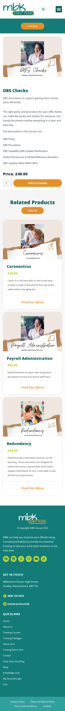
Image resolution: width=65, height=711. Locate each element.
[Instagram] (29, 559)
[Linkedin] (14, 559)
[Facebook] (6, 559)
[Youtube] (36, 559)
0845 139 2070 (16, 596)
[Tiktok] (44, 559)
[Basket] (43, 9)
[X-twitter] (21, 559)
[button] (59, 9)
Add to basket (37, 183)
